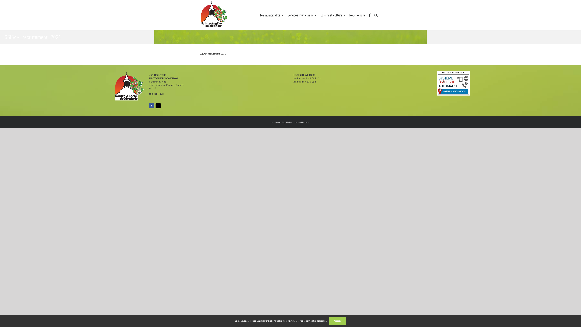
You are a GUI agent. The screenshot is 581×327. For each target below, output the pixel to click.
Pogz (284, 122)
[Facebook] (151, 105)
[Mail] (158, 105)
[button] (375, 15)
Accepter (337, 321)
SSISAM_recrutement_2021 (213, 53)
